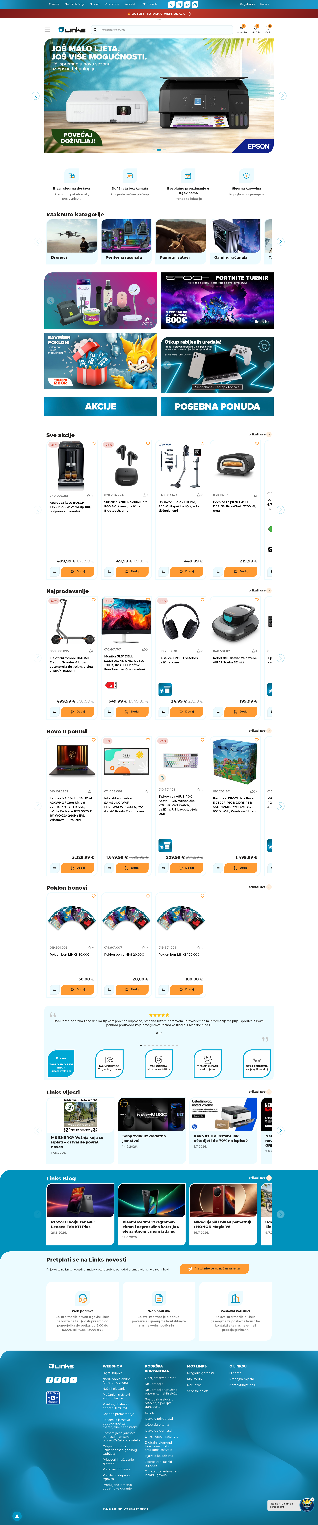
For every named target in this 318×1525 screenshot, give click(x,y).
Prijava (264, 4)
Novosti (95, 4)
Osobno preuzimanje (118, 1414)
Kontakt (129, 4)
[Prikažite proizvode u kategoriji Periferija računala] (126, 241)
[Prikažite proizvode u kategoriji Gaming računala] (235, 241)
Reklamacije (154, 1384)
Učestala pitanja (157, 1425)
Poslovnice (112, 4)
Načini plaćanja (74, 4)
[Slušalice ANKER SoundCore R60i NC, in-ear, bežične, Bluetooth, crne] (126, 509)
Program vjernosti (200, 1373)
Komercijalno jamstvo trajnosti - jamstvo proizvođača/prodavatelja (121, 1436)
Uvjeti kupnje (113, 1373)
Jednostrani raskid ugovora (158, 1463)
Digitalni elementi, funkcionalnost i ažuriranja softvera (159, 1446)
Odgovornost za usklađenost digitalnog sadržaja (120, 1450)
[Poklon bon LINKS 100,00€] (181, 945)
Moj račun (194, 1379)
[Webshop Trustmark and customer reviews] (53, 1397)
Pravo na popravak (117, 1469)
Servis (149, 1413)
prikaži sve (257, 434)
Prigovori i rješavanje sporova (118, 1461)
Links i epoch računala (161, 1436)
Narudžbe (194, 1385)
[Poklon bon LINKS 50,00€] (72, 945)
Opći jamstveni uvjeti (161, 1378)
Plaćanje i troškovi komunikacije (116, 1396)
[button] (141, 1045)
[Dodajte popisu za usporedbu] (55, 572)
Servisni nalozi (198, 1391)
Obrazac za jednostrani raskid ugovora (162, 1473)
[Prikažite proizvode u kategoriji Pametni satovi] (181, 241)
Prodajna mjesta (241, 1379)
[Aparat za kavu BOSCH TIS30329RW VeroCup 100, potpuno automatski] (72, 509)
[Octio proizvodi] (100, 300)
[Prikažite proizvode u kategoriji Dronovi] (72, 241)
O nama (54, 4)
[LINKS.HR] (17, 1516)
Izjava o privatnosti (159, 1419)
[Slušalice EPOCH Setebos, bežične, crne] (181, 658)
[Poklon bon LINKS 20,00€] (126, 945)
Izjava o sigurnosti (158, 1430)
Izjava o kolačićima (159, 1456)
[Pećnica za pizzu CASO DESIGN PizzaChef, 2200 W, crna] (235, 509)
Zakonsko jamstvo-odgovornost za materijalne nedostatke (120, 1423)
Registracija (247, 4)
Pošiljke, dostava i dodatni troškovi (116, 1406)
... (159, 1029)
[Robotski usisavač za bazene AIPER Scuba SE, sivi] (235, 658)
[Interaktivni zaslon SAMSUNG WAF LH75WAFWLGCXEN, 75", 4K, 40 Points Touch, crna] (126, 806)
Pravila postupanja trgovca (117, 1477)
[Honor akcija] (159, 95)
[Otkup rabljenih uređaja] (217, 365)
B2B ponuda (148, 4)
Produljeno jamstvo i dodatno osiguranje (118, 1486)
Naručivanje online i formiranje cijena (117, 1381)
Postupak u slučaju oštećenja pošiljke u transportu (159, 1403)
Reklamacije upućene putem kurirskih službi (161, 1391)
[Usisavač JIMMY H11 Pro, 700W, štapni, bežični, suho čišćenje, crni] (181, 509)
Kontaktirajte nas (242, 1385)
